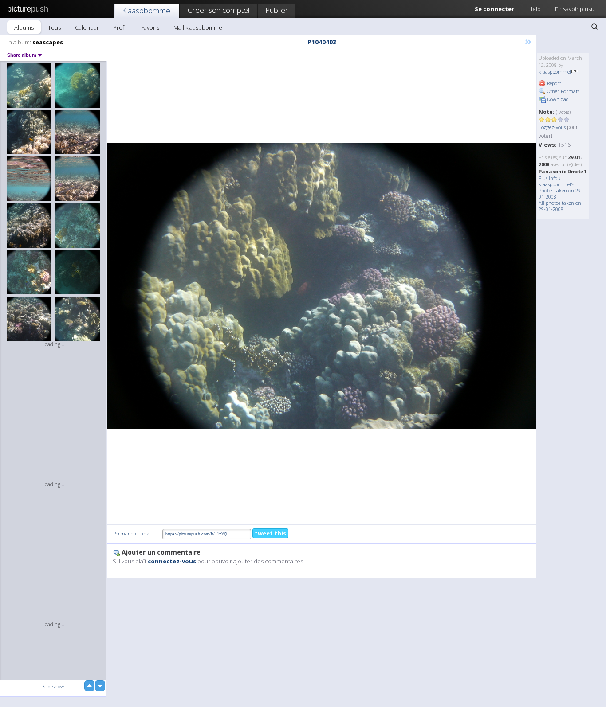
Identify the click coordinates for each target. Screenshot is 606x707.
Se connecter (494, 9)
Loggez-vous (552, 127)
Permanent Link (131, 533)
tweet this (270, 533)
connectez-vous (172, 561)
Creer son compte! (218, 10)
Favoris (150, 27)
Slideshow (53, 686)
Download (557, 99)
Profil (120, 27)
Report (553, 83)
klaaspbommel (555, 71)
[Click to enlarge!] (321, 286)
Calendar (87, 27)
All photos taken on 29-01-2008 (560, 205)
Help (534, 9)
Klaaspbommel (147, 10)
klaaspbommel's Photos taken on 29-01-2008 (560, 190)
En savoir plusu (574, 9)
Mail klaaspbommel (198, 27)
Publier (276, 10)
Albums (24, 27)
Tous (54, 27)
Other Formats (562, 91)
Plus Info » (550, 178)
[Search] (594, 27)
